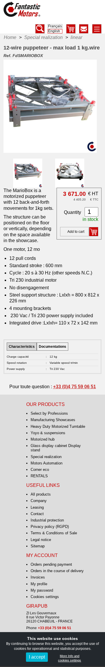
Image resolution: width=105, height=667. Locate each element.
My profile (39, 584)
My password (42, 590)
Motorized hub (43, 439)
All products (41, 494)
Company (39, 501)
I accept (37, 656)
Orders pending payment (51, 564)
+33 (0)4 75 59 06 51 (74, 386)
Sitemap (38, 546)
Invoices (38, 577)
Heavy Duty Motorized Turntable (58, 426)
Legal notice (41, 539)
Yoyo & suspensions (48, 433)
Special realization (46, 457)
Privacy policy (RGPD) (50, 526)
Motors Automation (46, 463)
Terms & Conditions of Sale (54, 533)
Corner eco (40, 469)
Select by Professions (49, 413)
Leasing (37, 507)
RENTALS (39, 476)
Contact (37, 514)
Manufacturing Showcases (53, 420)
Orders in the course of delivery (57, 571)
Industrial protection (47, 520)
